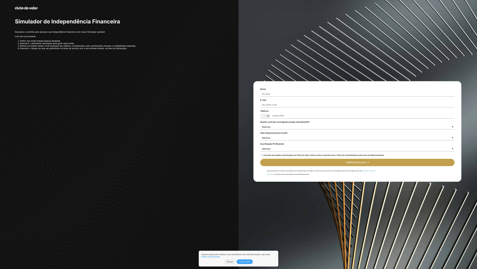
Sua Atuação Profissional (272, 144)
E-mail (263, 100)
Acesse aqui (270, 174)
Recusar (230, 262)
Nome (263, 89)
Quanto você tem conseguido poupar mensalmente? (285, 122)
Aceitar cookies (244, 262)
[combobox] (265, 116)
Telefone (264, 111)
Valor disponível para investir (274, 133)
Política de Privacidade (368, 171)
